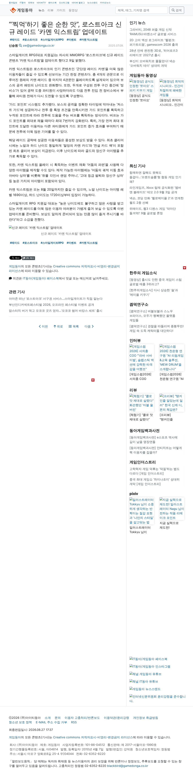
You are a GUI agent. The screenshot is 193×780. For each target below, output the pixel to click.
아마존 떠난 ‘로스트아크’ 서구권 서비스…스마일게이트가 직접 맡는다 (56, 298)
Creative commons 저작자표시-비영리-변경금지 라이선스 (93, 737)
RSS (74, 722)
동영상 (73, 10)
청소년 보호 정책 (20, 722)
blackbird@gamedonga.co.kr (127, 766)
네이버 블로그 (78, 2)
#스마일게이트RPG (52, 39)
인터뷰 (135, 340)
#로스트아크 (30, 39)
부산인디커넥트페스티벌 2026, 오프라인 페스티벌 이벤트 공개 (51, 304)
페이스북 (52, 2)
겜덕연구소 (138, 304)
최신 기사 (137, 166)
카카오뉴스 (105, 2)
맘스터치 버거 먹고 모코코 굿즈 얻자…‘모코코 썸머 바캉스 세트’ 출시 (55, 310)
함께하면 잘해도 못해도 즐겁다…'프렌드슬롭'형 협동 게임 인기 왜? (155, 177)
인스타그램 (64, 2)
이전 (44, 326)
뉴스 (41, 10)
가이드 (61, 10)
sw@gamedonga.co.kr (38, 45)
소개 (48, 718)
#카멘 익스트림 (89, 39)
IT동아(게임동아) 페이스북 (41, 278)
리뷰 (50, 10)
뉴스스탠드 (92, 2)
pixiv (133, 493)
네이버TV (41, 2)
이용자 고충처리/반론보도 (82, 718)
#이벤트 (71, 39)
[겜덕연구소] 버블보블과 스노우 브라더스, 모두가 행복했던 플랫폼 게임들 (152, 315)
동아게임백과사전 (144, 430)
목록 (75, 326)
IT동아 (23, 2)
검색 (178, 10)
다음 (88, 326)
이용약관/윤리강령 (116, 718)
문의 (58, 718)
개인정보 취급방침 (145, 718)
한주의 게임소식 (143, 273)
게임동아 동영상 (143, 75)
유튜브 (31, 2)
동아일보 (13, 2)
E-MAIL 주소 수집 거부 (51, 722)
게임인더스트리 (142, 462)
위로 (59, 326)
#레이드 (15, 39)
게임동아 (15, 266)
